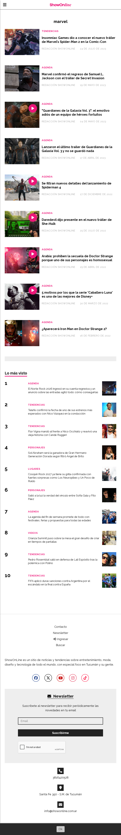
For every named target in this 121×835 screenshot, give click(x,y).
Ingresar (62, 639)
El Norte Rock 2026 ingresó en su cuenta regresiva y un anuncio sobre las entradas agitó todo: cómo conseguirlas (63, 390)
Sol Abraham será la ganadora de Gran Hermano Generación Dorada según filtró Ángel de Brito (57, 454)
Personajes (36, 447)
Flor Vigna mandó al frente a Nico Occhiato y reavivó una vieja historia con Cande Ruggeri (62, 433)
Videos (33, 533)
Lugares (34, 468)
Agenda (47, 67)
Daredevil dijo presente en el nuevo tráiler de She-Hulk (77, 222)
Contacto (60, 626)
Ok (60, 829)
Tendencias (50, 31)
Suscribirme (60, 733)
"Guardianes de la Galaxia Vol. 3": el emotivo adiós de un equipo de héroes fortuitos (75, 113)
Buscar (60, 645)
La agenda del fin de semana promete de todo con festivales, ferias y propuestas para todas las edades (59, 518)
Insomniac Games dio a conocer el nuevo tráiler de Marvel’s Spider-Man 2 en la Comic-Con (78, 40)
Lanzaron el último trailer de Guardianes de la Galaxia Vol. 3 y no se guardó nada (77, 149)
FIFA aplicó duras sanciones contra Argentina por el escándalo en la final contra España (59, 582)
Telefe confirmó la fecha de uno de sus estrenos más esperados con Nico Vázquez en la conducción (60, 411)
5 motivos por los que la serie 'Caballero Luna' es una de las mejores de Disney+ (77, 295)
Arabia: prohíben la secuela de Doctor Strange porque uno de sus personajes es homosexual (77, 258)
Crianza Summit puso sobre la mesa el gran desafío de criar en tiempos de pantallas (63, 540)
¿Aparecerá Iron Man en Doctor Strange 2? (74, 329)
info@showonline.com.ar (60, 811)
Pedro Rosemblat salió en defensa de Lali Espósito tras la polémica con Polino (62, 561)
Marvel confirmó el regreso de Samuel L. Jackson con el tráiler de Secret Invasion (73, 76)
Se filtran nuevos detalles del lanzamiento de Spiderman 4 (76, 185)
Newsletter (60, 633)
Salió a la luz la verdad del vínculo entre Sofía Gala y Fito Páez (62, 497)
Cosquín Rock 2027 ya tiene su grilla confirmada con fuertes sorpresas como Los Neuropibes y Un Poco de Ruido (61, 478)
